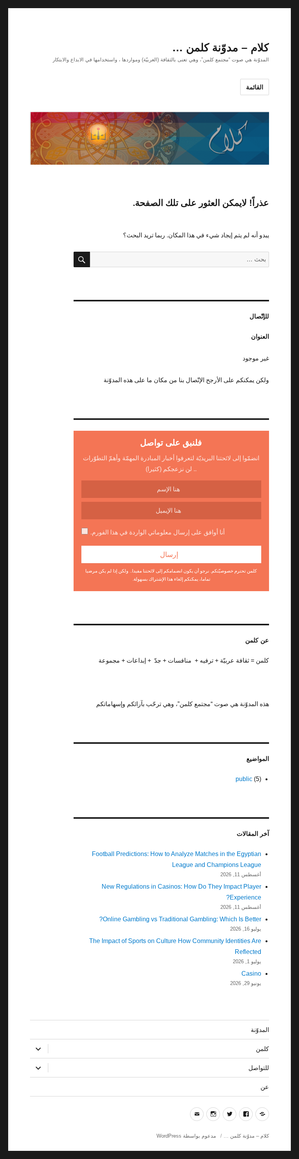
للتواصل (258, 1068)
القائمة (254, 87)
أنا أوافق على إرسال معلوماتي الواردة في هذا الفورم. (157, 532)
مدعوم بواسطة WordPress (186, 1136)
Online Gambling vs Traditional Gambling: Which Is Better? (180, 919)
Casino (251, 973)
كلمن (262, 1049)
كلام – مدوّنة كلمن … (220, 48)
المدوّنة (260, 1030)
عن (264, 1087)
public (244, 779)
